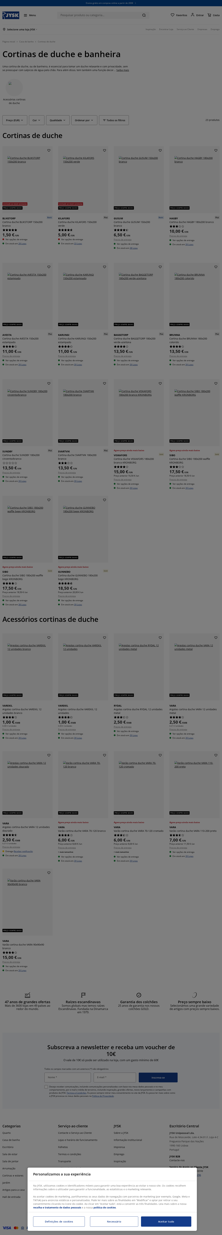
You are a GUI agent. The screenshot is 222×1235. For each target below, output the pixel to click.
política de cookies (104, 1207)
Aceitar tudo (166, 1221)
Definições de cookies (59, 1221)
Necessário (114, 1221)
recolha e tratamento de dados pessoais (57, 1207)
